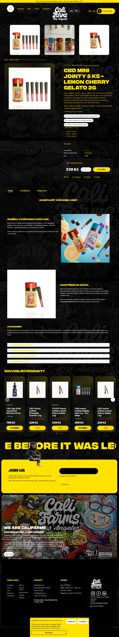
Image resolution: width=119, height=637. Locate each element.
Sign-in (21, 585)
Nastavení (48, 633)
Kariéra (21, 595)
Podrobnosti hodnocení (91, 65)
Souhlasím (82, 621)
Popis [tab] (10, 191)
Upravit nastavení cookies (99, 603)
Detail (37, 428)
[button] (57, 53)
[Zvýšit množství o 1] (90, 169)
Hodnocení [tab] (42, 191)
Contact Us (11, 596)
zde (62, 628)
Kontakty (47, 9)
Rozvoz (21, 9)
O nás (37, 9)
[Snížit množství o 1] (82, 169)
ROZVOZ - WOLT (66, 590)
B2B (29, 9)
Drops (9, 588)
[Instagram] (93, 593)
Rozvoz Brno (23, 592)
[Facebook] (98, 593)
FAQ (8, 590)
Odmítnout (71, 621)
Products (10, 585)
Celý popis (67, 144)
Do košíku (102, 169)
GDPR (92, 601)
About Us (10, 593)
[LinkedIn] (104, 593)
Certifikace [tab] (25, 191)
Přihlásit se (65, 484)
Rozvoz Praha (21, 589)
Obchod (21, 598)
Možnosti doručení (76, 163)
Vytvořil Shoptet (98, 606)
